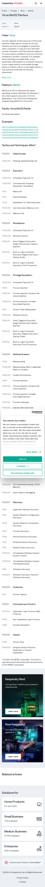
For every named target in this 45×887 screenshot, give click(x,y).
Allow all (22, 459)
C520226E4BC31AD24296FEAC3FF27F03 (20, 135)
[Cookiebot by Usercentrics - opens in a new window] (32, 412)
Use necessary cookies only (22, 473)
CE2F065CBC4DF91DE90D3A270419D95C (20, 138)
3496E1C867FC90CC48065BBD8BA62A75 (20, 132)
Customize (21, 466)
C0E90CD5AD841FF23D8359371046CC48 (20, 130)
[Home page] (12, 3)
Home (4, 11)
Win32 (30, 11)
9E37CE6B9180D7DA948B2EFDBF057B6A (20, 127)
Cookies (22, 882)
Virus (22, 11)
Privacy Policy (22, 878)
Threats (13, 11)
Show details (31, 452)
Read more (6, 77)
